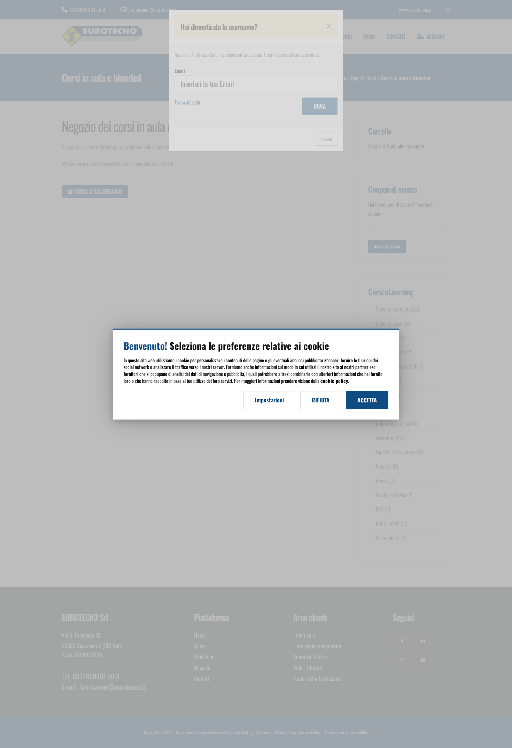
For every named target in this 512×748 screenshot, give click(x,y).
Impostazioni (269, 400)
